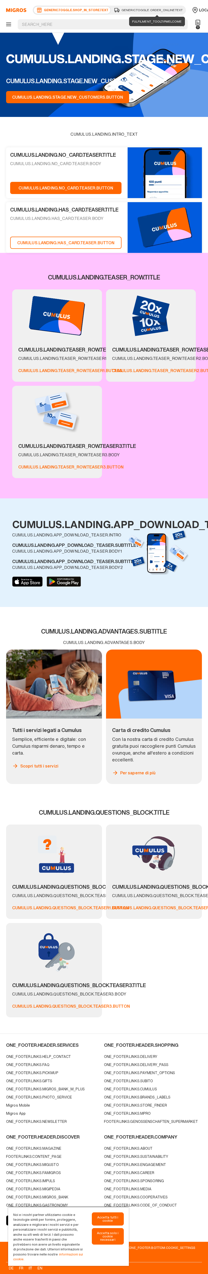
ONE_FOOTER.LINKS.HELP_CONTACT (38, 1056)
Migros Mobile (18, 1105)
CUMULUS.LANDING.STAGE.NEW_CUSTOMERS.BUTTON (67, 97)
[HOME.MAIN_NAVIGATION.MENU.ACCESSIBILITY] (8, 24)
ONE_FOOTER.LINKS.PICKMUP (32, 1072)
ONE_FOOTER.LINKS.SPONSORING (134, 1180)
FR (21, 1268)
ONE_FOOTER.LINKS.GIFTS (29, 1081)
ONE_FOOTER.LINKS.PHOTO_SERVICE (39, 1097)
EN (40, 1268)
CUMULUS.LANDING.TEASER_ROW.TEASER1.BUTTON (70, 371)
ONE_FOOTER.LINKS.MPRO (127, 1113)
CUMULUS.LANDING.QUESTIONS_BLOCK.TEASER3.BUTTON (71, 1006)
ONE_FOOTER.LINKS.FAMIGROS (33, 1172)
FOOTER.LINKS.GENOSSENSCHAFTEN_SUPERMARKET (151, 1121)
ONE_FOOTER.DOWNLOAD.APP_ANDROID (64, 582)
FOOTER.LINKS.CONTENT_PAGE (34, 1156)
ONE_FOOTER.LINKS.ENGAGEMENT (135, 1164)
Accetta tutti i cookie (107, 1219)
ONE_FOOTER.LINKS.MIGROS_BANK (37, 1197)
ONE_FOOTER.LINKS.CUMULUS (130, 1089)
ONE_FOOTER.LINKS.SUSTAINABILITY (136, 1156)
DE (11, 1268)
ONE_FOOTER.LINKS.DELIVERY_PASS (136, 1064)
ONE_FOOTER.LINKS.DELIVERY (130, 1056)
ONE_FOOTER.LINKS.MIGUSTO (32, 1164)
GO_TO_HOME (15, 10)
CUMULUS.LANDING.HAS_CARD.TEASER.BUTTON (65, 243)
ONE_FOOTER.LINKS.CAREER (129, 1172)
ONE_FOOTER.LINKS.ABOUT (128, 1148)
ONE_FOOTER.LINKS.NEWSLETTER (36, 1121)
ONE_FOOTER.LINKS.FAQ (27, 1064)
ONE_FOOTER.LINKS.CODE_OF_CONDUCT (140, 1205)
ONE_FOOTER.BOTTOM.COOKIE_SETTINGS (162, 1247)
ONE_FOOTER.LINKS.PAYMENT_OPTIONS (139, 1072)
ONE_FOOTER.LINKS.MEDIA (127, 1189)
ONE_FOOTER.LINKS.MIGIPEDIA (33, 1189)
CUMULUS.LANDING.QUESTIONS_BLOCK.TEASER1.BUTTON (70, 908)
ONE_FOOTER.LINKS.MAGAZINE (33, 1148)
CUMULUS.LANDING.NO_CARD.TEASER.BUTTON (66, 188)
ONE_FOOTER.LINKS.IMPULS (30, 1180)
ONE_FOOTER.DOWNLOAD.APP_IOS (27, 582)
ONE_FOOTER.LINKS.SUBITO (128, 1081)
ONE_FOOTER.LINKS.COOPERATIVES (136, 1197)
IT (30, 1268)
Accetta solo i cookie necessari (107, 1236)
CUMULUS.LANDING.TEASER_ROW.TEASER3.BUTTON (71, 467)
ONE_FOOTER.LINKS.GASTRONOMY (37, 1205)
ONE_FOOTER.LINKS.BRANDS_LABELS (137, 1097)
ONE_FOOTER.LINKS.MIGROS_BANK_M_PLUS (45, 1089)
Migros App (16, 1113)
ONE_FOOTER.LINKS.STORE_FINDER (135, 1105)
